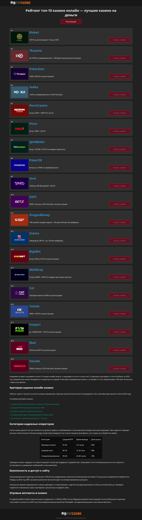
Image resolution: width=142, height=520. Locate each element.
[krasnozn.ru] (20, 3)
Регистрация (71, 22)
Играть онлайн (120, 40)
